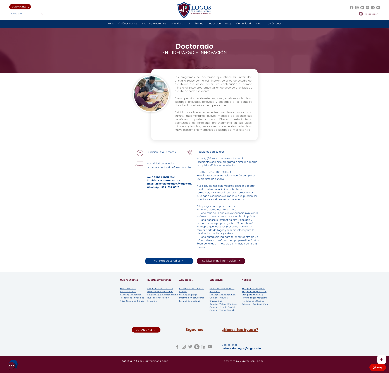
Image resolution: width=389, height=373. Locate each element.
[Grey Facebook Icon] (177, 346)
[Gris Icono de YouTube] (210, 346)
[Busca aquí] (42, 14)
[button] (228, 23)
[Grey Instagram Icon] (183, 346)
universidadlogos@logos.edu (173, 183)
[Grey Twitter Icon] (190, 346)
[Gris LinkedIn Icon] (203, 346)
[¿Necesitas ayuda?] (13, 364)
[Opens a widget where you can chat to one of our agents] (377, 367)
